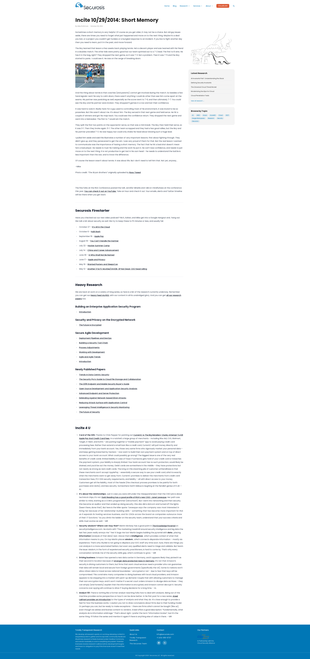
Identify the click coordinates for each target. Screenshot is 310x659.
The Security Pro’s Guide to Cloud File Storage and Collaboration (110, 379)
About (208, 6)
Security (220, 118)
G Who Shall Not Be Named (101, 255)
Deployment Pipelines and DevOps (95, 338)
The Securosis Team (138, 643)
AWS (198, 115)
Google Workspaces (198, 118)
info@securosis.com (165, 634)
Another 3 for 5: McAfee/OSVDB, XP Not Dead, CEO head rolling (117, 269)
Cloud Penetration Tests (200, 96)
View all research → (197, 101)
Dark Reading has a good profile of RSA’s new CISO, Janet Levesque (134, 497)
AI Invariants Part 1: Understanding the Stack (207, 78)
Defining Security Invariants (201, 83)
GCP (227, 115)
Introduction (85, 312)
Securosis (195, 121)
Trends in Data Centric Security (94, 374)
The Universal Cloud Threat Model (204, 87)
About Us (133, 634)
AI (192, 115)
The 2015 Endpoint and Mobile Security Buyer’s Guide (104, 384)
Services (196, 6)
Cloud (221, 115)
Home (167, 6)
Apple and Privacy (96, 259)
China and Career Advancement (103, 250)
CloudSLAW (223, 6)
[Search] (234, 6)
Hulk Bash (95, 231)
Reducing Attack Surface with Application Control (103, 402)
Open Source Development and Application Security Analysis (108, 388)
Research (184, 6)
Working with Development (92, 352)
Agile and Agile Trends (90, 356)
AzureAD (212, 115)
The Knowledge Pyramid (163, 525)
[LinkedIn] (159, 643)
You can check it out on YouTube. (100, 191)
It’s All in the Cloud (101, 227)
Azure (205, 115)
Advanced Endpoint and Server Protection (99, 393)
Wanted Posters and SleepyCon (102, 264)
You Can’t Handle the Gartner (104, 241)
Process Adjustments (89, 347)
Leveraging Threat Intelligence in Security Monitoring (104, 407)
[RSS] (165, 643)
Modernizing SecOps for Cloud (202, 91)
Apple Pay (99, 236)
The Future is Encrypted (90, 325)
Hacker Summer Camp (99, 245)
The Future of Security (89, 412)
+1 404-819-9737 (164, 637)
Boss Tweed (135, 172)
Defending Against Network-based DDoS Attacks (102, 398)
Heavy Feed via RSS (100, 295)
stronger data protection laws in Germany (134, 561)
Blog (174, 6)
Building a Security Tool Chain (93, 342)
